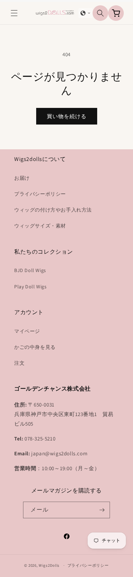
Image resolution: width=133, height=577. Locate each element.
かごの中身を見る (35, 347)
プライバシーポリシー (40, 194)
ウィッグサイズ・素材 (40, 226)
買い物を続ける (67, 116)
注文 (19, 363)
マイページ (27, 331)
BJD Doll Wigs (30, 270)
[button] (14, 13)
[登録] (102, 510)
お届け (22, 178)
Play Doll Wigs (30, 286)
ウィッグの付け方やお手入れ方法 (53, 210)
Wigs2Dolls (49, 565)
